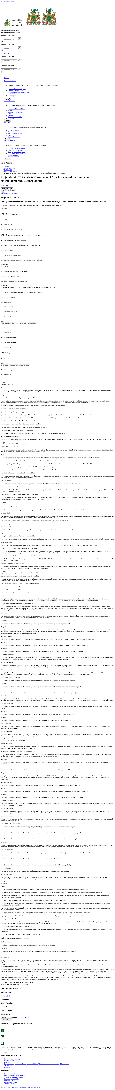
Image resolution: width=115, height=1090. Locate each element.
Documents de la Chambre (11, 1074)
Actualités (7, 1067)
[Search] (2, 41)
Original (3, 192)
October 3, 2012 (5, 996)
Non (27, 1017)
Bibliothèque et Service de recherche (14, 1075)
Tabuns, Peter (4, 185)
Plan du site (4, 1052)
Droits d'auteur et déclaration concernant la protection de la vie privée (22, 1087)
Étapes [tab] (8, 190)
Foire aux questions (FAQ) (11, 1079)
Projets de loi (8, 170)
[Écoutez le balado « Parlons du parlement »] (1, 1039)
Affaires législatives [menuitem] (9, 101)
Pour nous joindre (9, 1060)
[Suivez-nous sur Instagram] (2, 1028)
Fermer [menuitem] (7, 99)
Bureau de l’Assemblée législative (14, 1059)
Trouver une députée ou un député (14, 1077)
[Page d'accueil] (29, 29)
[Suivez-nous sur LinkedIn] (2, 1037)
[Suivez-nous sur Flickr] (2, 1041)
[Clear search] (19, 38)
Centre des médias (9, 1080)
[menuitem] (17, 89)
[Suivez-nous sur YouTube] (2, 1044)
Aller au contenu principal (8, 1)
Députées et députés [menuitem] (10, 81)
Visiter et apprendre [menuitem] (9, 140)
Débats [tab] (13, 190)
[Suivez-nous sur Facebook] (2, 1031)
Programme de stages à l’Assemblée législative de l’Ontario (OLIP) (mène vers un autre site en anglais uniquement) (37, 1064)
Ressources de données (10, 1082)
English (6, 53)
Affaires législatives (9, 168)
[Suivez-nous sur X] (2, 1033)
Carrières (6, 1062)
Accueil (6, 166)
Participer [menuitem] (7, 122)
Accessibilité (8, 1065)
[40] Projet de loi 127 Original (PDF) (11, 193)
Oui (23, 1017)
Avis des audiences (9, 1083)
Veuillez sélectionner (6, 188)
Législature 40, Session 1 (11, 171)
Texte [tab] (2, 190)
